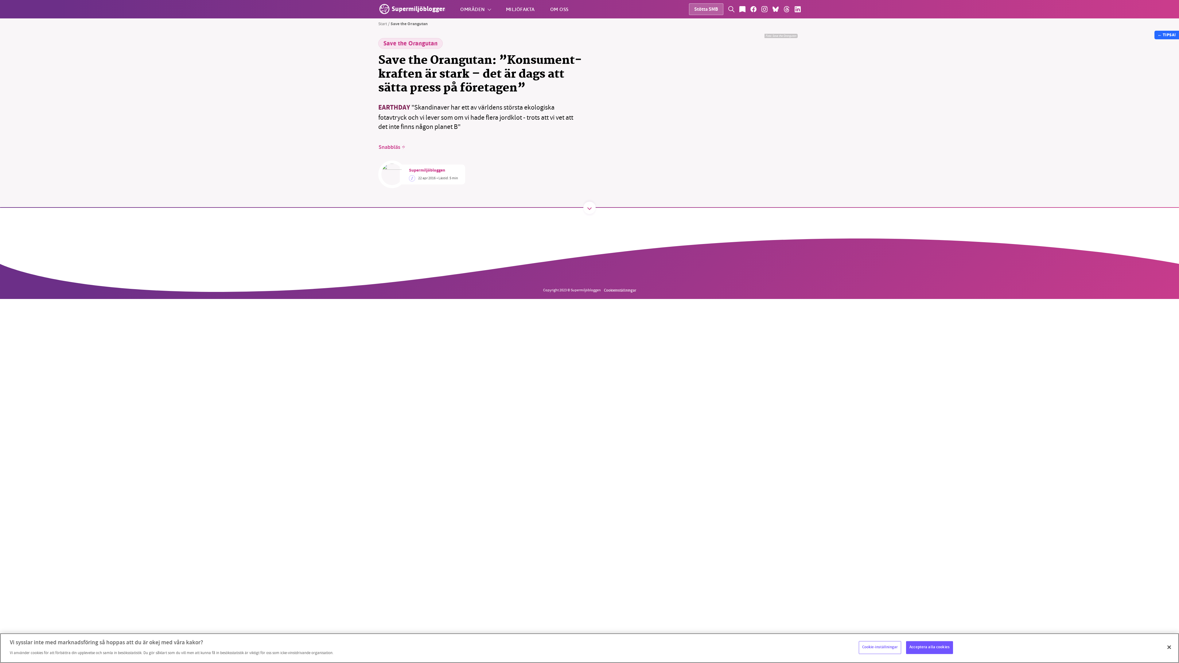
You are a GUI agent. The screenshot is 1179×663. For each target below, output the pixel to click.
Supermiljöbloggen (427, 171)
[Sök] (731, 9)
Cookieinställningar (620, 290)
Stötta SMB (706, 10)
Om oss (559, 9)
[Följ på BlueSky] (775, 9)
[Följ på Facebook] (753, 9)
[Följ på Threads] (787, 9)
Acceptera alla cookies (929, 647)
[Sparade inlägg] (742, 9)
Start (382, 23)
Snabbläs (389, 147)
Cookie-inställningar (880, 647)
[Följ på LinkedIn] (798, 9)
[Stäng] (1169, 647)
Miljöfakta (520, 9)
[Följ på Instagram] (764, 9)
